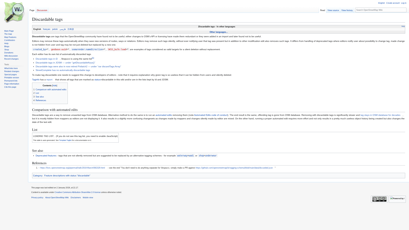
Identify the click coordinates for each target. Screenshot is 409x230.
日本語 (70, 29)
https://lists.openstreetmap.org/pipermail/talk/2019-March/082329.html (72, 168)
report (49, 79)
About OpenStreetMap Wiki (57, 197)
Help (403, 26)
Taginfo (35, 79)
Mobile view (88, 197)
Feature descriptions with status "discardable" (67, 175)
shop (201, 155)
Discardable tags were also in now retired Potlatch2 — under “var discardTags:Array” (78, 66)
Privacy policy (37, 197)
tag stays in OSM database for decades (380, 115)
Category (37, 175)
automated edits (164, 115)
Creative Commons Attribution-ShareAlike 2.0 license (78, 192)
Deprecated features (46, 155)
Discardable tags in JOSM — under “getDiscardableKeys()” (65, 62)
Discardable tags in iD (47, 58)
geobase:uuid (58, 49)
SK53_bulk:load (117, 49)
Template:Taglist (65, 140)
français (46, 29)
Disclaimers (76, 197)
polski (55, 29)
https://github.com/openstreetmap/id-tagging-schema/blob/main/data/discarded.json (234, 168)
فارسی (62, 29)
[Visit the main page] (14, 13)
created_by (39, 49)
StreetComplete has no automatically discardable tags (63, 70)
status (97, 79)
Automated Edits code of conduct (211, 115)
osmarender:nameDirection (87, 49)
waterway (182, 155)
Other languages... (219, 32)
